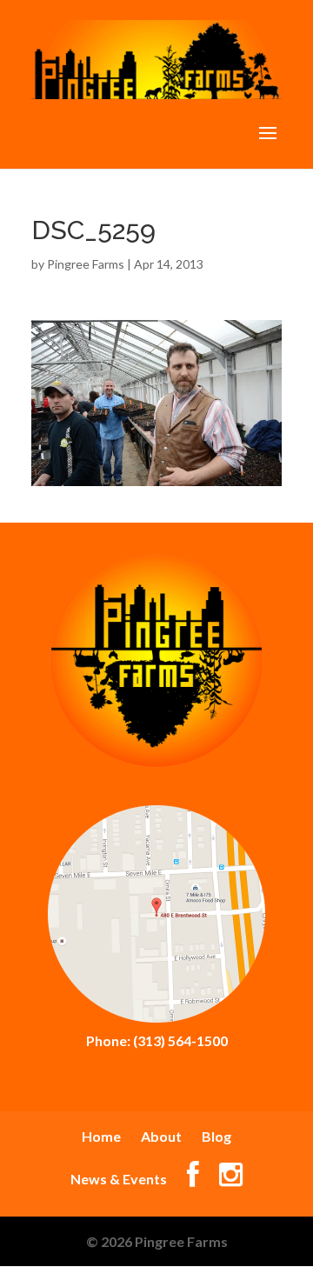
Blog (216, 1136)
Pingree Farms (85, 264)
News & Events (118, 1178)
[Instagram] (231, 1178)
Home (101, 1136)
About (161, 1136)
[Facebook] (193, 1178)
